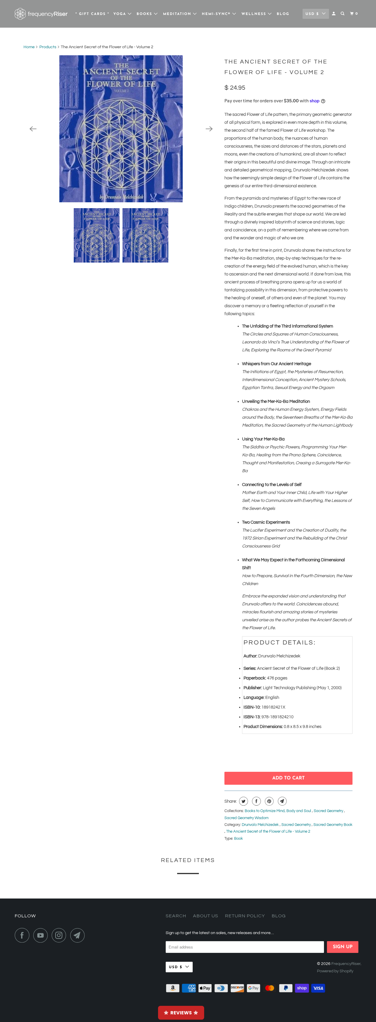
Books (145, 14)
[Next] (209, 128)
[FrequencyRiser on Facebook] (23, 935)
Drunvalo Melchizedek (261, 825)
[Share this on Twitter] (243, 801)
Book (238, 838)
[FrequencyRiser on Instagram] (60, 935)
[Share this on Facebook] (256, 801)
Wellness (254, 14)
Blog (283, 14)
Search (176, 916)
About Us (205, 916)
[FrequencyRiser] (41, 13)
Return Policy (245, 916)
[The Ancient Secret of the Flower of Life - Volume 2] (121, 128)
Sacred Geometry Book (332, 825)
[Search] (343, 14)
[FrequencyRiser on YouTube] (42, 935)
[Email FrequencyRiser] (79, 935)
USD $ (312, 14)
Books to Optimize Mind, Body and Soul (278, 811)
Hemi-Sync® (217, 14)
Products (47, 47)
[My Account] (334, 14)
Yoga (120, 14)
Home (29, 47)
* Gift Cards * (92, 14)
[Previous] (32, 128)
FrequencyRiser (345, 964)
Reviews (181, 1012)
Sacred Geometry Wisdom (246, 818)
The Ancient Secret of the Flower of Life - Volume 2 (268, 831)
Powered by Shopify (335, 971)
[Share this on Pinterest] (268, 801)
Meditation (178, 14)
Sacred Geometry (329, 811)
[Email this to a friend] (281, 801)
